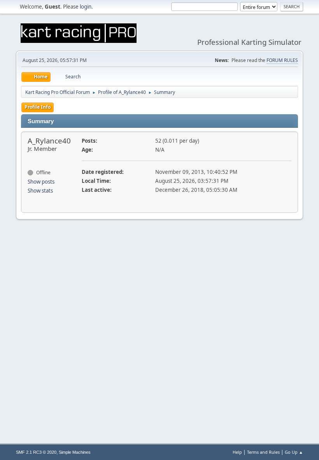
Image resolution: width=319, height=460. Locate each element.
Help (237, 452)
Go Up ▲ (294, 452)
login (85, 6)
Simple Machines (75, 452)
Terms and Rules (263, 452)
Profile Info (38, 107)
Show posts (41, 181)
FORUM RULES (282, 60)
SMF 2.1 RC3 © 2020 (36, 452)
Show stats (40, 190)
